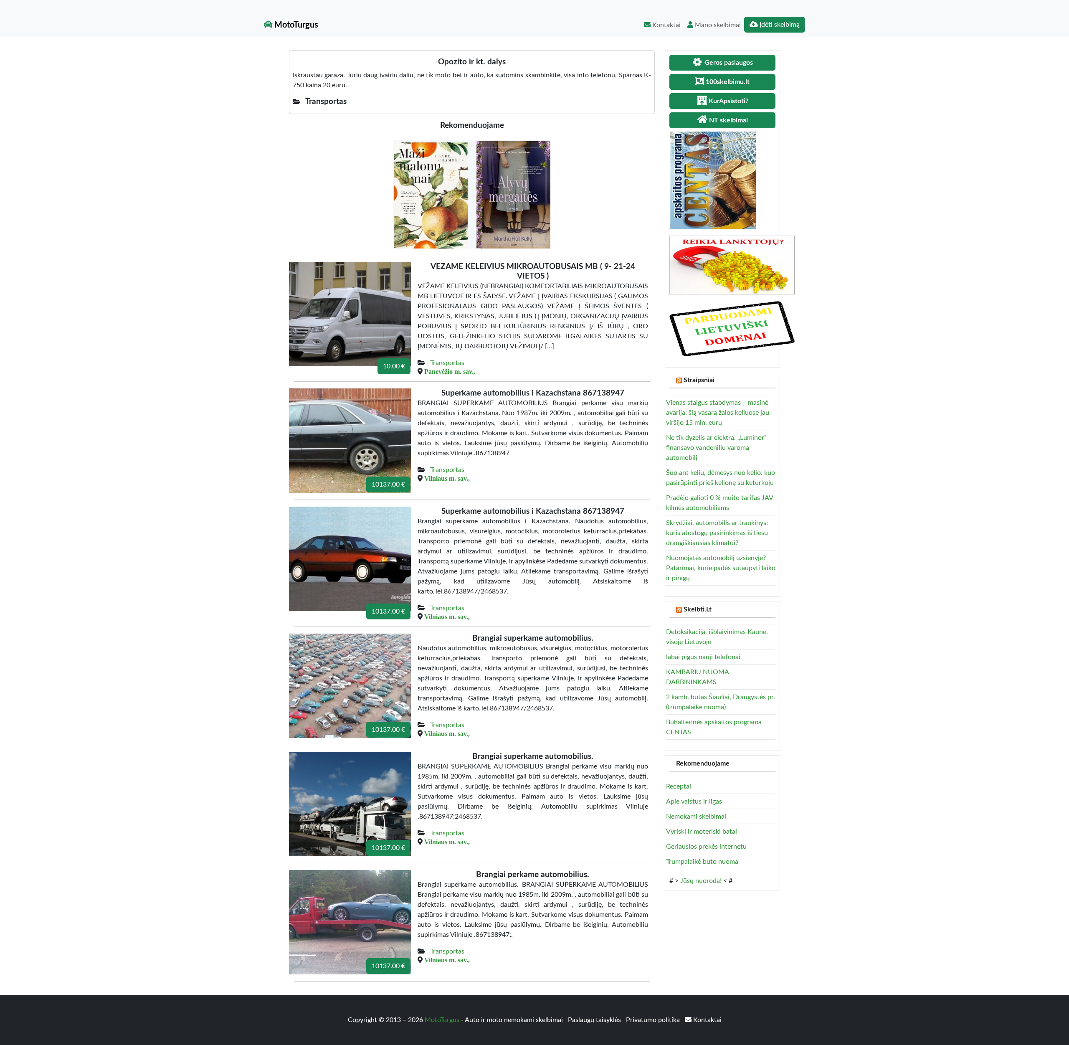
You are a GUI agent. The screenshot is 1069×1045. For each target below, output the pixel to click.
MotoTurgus (295, 25)
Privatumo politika (653, 1020)
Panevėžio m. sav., (449, 371)
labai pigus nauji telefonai (703, 657)
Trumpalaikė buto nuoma (702, 861)
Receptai (678, 786)
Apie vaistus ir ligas (694, 801)
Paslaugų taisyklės (595, 1020)
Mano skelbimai (717, 25)
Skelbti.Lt (698, 609)
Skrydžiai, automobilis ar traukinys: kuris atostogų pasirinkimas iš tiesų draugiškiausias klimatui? (717, 533)
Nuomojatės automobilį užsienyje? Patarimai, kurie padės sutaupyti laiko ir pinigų (720, 568)
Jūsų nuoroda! (701, 881)
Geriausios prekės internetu (706, 846)
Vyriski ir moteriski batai (701, 831)
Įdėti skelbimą (779, 24)
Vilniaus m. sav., (447, 478)
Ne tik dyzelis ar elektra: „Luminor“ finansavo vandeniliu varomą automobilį (716, 447)
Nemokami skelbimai (696, 816)
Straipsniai (699, 380)
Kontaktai (666, 25)
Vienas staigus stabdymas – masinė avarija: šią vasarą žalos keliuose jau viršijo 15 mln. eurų (717, 412)
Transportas (447, 363)
